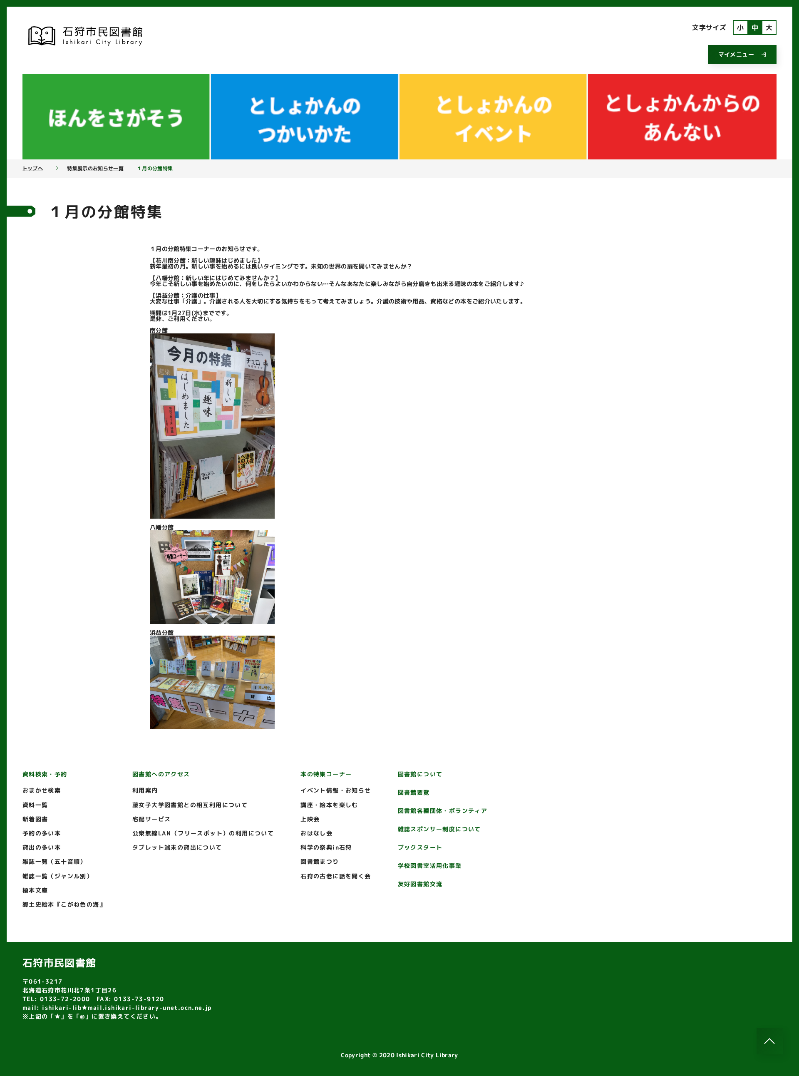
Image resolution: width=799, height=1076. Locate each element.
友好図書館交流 (420, 884)
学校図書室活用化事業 (430, 866)
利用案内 (145, 790)
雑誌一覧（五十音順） (54, 861)
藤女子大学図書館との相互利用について (190, 805)
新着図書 (35, 819)
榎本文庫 (35, 890)
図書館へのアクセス (161, 774)
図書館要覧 (414, 792)
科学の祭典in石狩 (326, 847)
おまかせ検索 (41, 790)
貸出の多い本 (41, 847)
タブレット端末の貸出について (177, 847)
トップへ (32, 168)
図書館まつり (319, 861)
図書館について (420, 774)
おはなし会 (316, 833)
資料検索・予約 (44, 774)
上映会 (310, 819)
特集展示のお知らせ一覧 (95, 168)
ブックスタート (420, 847)
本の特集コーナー (326, 774)
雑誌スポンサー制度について (439, 829)
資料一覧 (35, 805)
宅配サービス (151, 819)
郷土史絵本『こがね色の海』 (64, 904)
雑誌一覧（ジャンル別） (57, 876)
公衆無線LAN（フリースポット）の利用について (203, 833)
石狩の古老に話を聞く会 (335, 876)
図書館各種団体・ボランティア (443, 811)
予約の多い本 (41, 833)
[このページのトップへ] (770, 1041)
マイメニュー (736, 54)
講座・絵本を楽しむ (329, 805)
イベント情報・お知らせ (335, 790)
